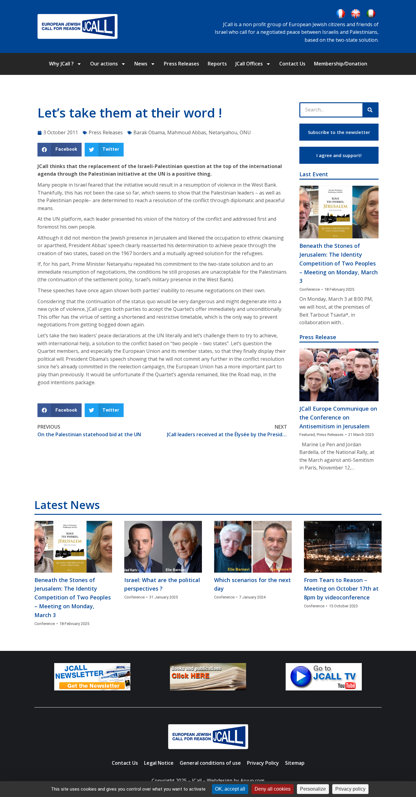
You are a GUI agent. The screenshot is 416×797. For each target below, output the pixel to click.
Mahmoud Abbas (186, 132)
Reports (217, 63)
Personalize (313, 789)
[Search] (370, 110)
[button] (59, 149)
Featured (307, 434)
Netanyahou (223, 132)
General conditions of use (210, 763)
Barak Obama (149, 132)
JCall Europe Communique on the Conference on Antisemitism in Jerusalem (338, 417)
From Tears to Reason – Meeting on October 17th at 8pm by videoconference (341, 588)
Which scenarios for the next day (252, 584)
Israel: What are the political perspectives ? (162, 584)
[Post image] (339, 212)
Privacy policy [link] (350, 789)
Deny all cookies (273, 789)
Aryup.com (252, 780)
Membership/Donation (340, 63)
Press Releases (181, 63)
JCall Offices (249, 63)
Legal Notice (159, 763)
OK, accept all (230, 789)
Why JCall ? (61, 63)
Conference (309, 289)
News (140, 63)
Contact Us (292, 63)
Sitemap (295, 763)
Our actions (104, 63)
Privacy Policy (263, 763)
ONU (245, 132)
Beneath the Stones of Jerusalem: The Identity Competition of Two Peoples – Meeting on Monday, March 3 (338, 263)
